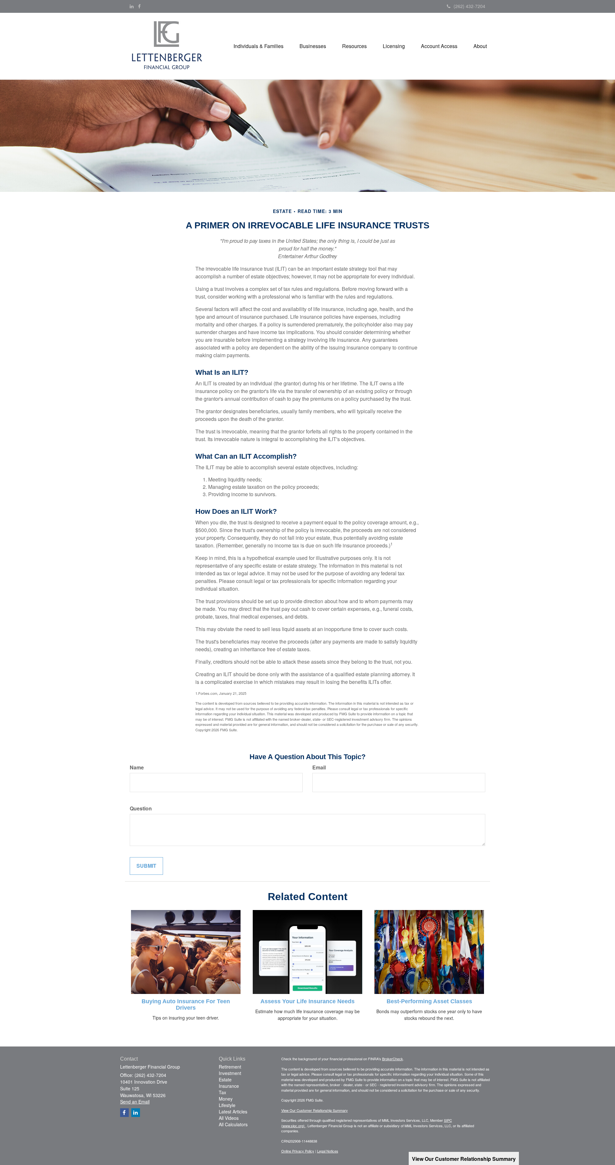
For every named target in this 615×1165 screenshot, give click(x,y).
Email (319, 767)
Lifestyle (227, 1105)
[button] (258, 46)
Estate (225, 1079)
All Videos (229, 1118)
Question (141, 808)
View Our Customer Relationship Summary (314, 1110)
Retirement (230, 1066)
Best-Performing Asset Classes (429, 1001)
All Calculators (233, 1124)
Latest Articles (233, 1111)
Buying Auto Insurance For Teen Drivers (186, 1004)
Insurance (229, 1086)
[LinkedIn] (132, 6)
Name (137, 767)
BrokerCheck (392, 1058)
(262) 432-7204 (469, 6)
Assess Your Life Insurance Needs (307, 1001)
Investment (230, 1073)
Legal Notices (327, 1150)
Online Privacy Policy (297, 1150)
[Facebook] (139, 6)
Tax (222, 1092)
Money (226, 1098)
